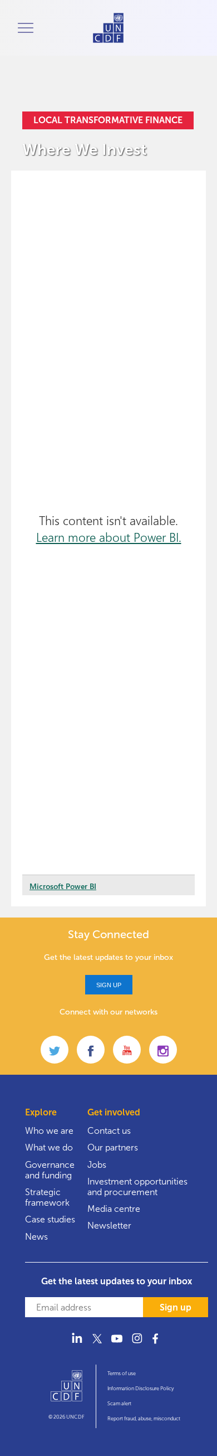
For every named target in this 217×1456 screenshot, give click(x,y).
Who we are (49, 1130)
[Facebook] (157, 1345)
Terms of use (121, 1373)
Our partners (112, 1147)
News (36, 1236)
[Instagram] (137, 1345)
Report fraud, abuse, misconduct (143, 1418)
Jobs (96, 1164)
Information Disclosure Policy (140, 1388)
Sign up (108, 985)
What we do (49, 1147)
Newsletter (109, 1225)
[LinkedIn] (77, 1345)
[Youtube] (117, 1345)
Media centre (113, 1209)
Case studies (50, 1219)
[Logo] (66, 1390)
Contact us (109, 1130)
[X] (97, 1345)
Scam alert (119, 1403)
